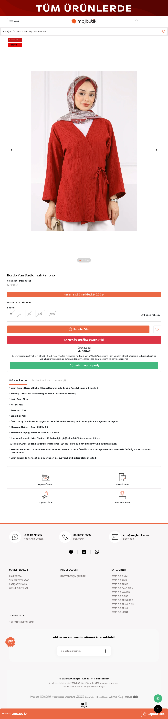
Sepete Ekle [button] (156, 714)
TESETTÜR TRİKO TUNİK (123, 604)
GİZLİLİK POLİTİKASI (18, 588)
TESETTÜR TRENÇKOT (122, 600)
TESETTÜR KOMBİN (121, 592)
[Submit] (105, 651)
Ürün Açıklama (18, 380)
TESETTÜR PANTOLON (122, 588)
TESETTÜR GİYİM (119, 576)
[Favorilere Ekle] (157, 329)
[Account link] (136, 21)
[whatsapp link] (158, 698)
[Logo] (84, 21)
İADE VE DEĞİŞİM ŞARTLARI (73, 576)
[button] (80, 260)
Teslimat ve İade (41, 380)
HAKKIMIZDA (15, 576)
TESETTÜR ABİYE (119, 580)
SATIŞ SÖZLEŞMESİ (18, 584)
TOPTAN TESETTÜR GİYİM (21, 622)
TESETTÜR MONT (120, 612)
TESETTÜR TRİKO (120, 608)
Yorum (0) (60, 380)
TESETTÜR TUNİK (120, 584)
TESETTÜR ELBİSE (120, 596)
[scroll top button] (158, 709)
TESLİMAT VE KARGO (19, 580)
